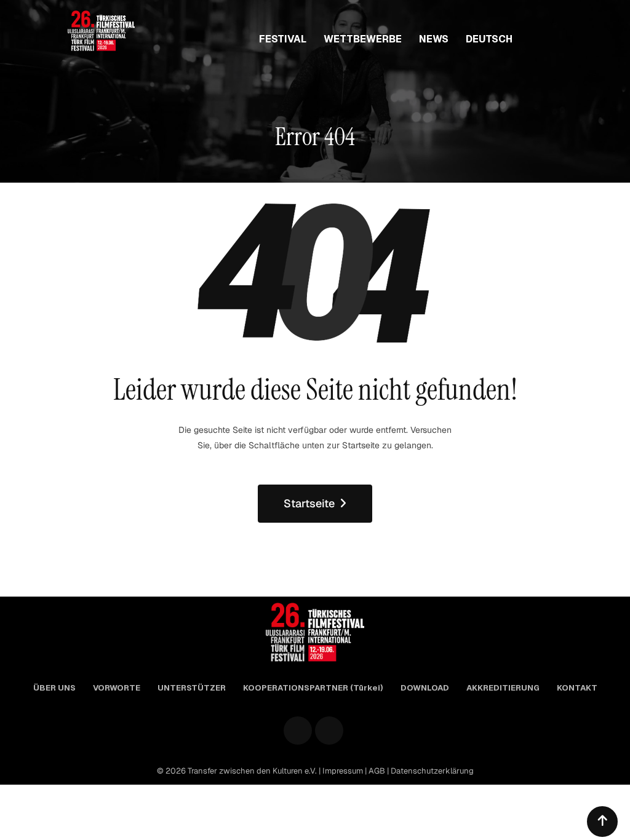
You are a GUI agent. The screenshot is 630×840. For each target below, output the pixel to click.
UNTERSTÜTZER (192, 688)
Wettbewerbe (363, 39)
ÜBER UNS (54, 688)
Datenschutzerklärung (432, 771)
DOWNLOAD (425, 688)
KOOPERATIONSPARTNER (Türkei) (313, 688)
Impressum (343, 771)
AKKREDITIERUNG (503, 688)
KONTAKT (577, 688)
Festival (282, 39)
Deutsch (489, 39)
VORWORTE (116, 688)
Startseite (309, 503)
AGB (378, 771)
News (434, 39)
